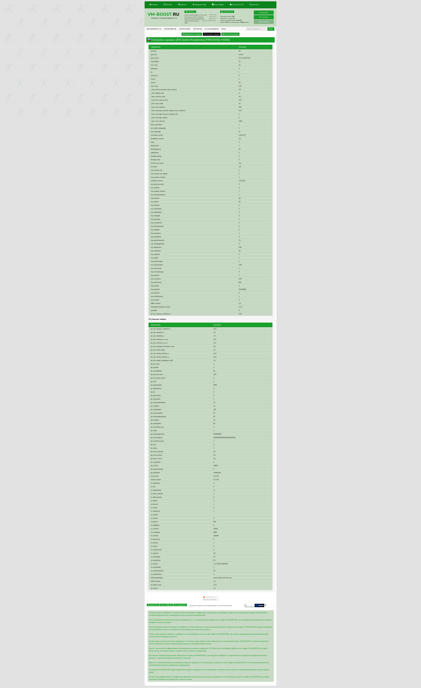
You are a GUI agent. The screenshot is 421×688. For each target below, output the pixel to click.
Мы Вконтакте (153, 605)
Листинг (168, 5)
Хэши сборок (219, 5)
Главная (154, 5)
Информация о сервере (192, 34)
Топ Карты (197, 29)
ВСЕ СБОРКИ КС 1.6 (154, 29)
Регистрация (263, 17)
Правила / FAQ (200, 5)
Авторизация (263, 12)
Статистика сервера (231, 34)
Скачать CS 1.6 (238, 5)
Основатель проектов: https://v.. (194, 17)
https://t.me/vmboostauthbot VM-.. (195, 19)
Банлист (183, 5)
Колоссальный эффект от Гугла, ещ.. (196, 15)
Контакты (255, 5)
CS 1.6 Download (212, 29)
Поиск (271, 29)
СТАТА (223, 29)
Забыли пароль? (263, 22)
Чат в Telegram (166, 605)
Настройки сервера (212, 34)
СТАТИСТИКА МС (170, 29)
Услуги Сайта (185, 29)
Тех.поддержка (180, 605)
